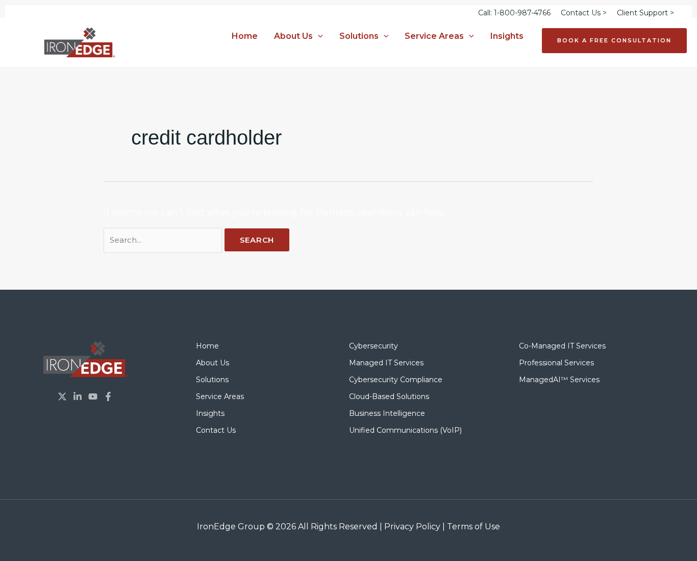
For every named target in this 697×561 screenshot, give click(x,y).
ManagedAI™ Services (559, 379)
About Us (293, 36)
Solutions (359, 36)
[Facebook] (108, 396)
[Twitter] (62, 396)
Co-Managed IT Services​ (562, 345)
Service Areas (434, 36)
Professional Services (556, 362)
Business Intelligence (387, 413)
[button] (318, 36)
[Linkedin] (77, 396)
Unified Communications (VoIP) (405, 430)
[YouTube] (92, 396)
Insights (507, 36)
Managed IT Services (386, 362)
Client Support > (645, 12)
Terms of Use (473, 526)
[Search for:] (164, 239)
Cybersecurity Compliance (395, 379)
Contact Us (216, 430)
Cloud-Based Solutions (389, 396)
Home (245, 36)
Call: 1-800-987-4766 (514, 12)
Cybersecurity (373, 345)
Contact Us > (584, 12)
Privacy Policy (412, 526)
